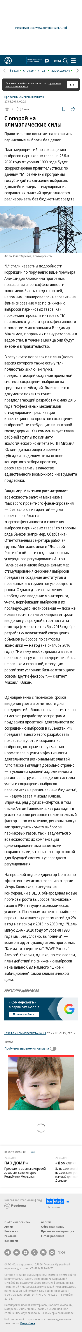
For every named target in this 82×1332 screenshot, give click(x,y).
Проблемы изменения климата (24, 97)
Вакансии (11, 1240)
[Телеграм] (7, 1252)
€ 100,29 (28, 71)
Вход (57, 61)
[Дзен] (25, 1252)
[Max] (52, 1252)
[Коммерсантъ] (8, 60)
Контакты (11, 1231)
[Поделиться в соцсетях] (72, 109)
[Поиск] (65, 60)
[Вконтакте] (16, 1252)
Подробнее (27, 1323)
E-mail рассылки (52, 1236)
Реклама (10, 1236)
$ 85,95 (14, 71)
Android (46, 1222)
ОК (72, 84)
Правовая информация (57, 1231)
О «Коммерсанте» (17, 1222)
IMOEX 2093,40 (60, 71)
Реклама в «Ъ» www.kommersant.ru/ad (41, 28)
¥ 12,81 (42, 71)
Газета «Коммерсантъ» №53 (25, 1033)
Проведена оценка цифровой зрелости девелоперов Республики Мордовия (25, 1172)
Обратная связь (52, 1227)
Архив (8, 1227)
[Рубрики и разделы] (73, 60)
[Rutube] (43, 1252)
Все (33, 1151)
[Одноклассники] (34, 1252)
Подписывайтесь (24, 1014)
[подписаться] (54, 1049)
